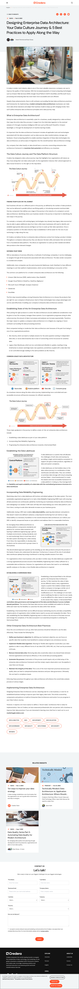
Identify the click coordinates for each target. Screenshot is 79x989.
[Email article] (68, 14)
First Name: (11, 879)
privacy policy (45, 931)
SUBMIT (39, 939)
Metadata (12, 731)
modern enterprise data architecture (42, 104)
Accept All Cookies (56, 985)
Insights (8, 7)
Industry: (42, 897)
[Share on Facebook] (65, 14)
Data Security (55, 726)
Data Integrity (36, 720)
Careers (69, 961)
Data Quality (28, 726)
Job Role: (10, 897)
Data (25, 720)
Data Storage (42, 726)
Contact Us (69, 965)
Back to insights (14, 14)
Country (10, 905)
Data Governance (14, 726)
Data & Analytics (14, 720)
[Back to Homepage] (39, 3)
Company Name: (44, 888)
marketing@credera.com (15, 713)
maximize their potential (32, 148)
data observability (38, 512)
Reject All (54, 981)
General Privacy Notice (8, 979)
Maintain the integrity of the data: (20, 669)
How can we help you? (13, 914)
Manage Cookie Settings (57, 977)
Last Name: (43, 879)
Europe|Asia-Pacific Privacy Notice (23, 979)
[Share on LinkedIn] (57, 14)
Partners (47, 961)
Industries (47, 957)
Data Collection (51, 720)
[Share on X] (61, 14)
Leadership (69, 957)
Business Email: (12, 888)
